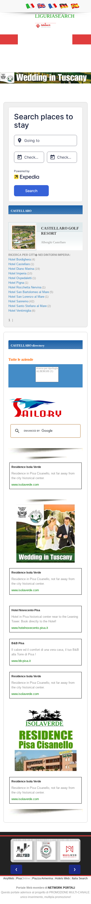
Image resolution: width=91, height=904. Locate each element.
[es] (75, 5)
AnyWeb (8, 878)
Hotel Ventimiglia (19, 310)
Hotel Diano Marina (21, 268)
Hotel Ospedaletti (20, 278)
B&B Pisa (17, 643)
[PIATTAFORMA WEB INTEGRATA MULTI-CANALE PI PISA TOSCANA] (46, 850)
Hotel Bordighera (19, 259)
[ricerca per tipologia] (47, 368)
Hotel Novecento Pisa (25, 610)
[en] (41, 5)
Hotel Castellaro (19, 264)
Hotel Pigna (16, 282)
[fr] (52, 5)
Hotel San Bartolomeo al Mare (28, 292)
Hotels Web (62, 878)
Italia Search (80, 878)
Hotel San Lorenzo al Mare (26, 296)
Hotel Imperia (17, 273)
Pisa (19, 878)
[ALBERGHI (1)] (47, 371)
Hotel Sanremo (18, 301)
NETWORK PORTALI (61, 887)
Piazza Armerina (42, 878)
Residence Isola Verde (26, 467)
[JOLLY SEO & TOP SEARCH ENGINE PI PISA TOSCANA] (23, 850)
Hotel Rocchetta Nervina (24, 287)
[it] (30, 5)
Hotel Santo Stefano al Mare (27, 306)
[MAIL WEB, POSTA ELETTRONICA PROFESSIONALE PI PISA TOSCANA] (69, 850)
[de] (63, 5)
